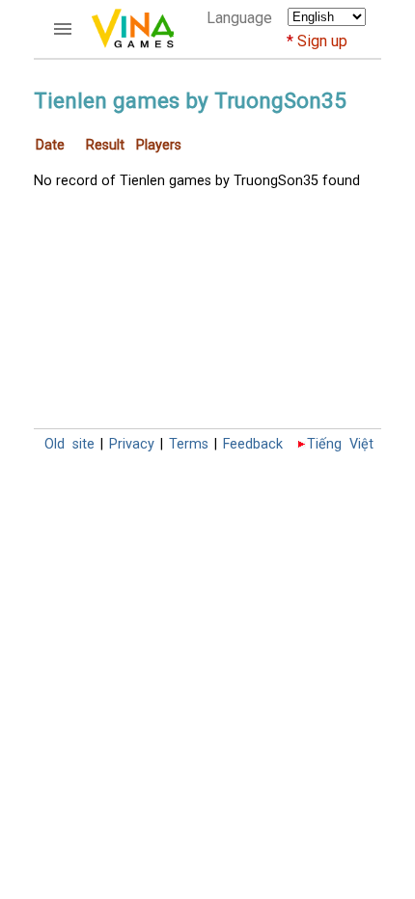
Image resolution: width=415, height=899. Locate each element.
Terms (188, 444)
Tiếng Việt (340, 444)
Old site (69, 444)
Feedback (253, 444)
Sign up (322, 41)
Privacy (131, 444)
